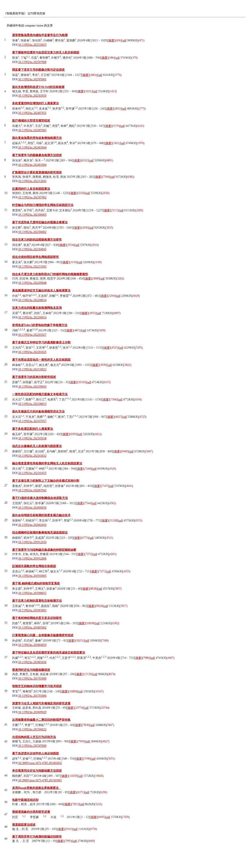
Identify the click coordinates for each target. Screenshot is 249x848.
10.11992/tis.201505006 (32, 745)
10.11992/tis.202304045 (32, 249)
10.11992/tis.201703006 (32, 678)
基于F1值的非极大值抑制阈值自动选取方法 (40, 498)
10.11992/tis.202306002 (32, 232)
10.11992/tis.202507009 (32, 62)
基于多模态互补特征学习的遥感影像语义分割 (41, 342)
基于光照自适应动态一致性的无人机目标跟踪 (41, 359)
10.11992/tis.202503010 (32, 95)
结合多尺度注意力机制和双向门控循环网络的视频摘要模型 (50, 274)
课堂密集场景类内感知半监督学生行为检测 (40, 35)
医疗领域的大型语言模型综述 (31, 120)
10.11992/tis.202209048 (32, 283)
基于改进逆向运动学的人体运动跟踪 (35, 753)
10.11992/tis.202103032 (32, 455)
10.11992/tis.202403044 (32, 147)
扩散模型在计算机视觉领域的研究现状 (37, 172)
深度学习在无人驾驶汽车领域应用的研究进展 (41, 703)
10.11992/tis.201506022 (32, 729)
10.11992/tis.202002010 (32, 525)
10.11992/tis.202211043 (32, 266)
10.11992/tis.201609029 (32, 712)
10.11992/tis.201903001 (32, 610)
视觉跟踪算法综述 (24, 824)
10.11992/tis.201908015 (32, 593)
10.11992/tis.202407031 (32, 113)
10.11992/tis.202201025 (32, 352)
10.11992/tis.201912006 (32, 558)
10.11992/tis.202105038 (32, 438)
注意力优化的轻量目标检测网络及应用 (37, 307)
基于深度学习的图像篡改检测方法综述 (37, 155)
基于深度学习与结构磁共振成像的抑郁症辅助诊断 (44, 549)
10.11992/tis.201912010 (32, 542)
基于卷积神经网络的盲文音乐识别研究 (37, 618)
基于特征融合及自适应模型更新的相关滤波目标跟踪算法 (48, 652)
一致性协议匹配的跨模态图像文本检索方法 (40, 394)
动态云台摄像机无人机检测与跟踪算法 (37, 446)
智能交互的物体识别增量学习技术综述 (37, 686)
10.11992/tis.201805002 (32, 627)
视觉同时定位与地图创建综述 (31, 669)
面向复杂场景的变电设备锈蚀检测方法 (37, 138)
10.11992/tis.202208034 (32, 300)
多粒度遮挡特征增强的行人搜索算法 (35, 103)
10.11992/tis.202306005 (32, 214)
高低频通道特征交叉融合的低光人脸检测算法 (41, 290)
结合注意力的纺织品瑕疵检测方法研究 (37, 239)
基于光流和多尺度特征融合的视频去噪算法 (40, 222)
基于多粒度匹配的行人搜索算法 (32, 428)
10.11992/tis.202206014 (32, 317)
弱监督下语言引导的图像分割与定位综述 (38, 69)
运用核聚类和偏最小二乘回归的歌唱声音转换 (41, 719)
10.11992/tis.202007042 (32, 490)
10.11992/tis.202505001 (32, 79)
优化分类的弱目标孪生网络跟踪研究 (35, 257)
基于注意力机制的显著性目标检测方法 (37, 600)
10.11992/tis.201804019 (32, 645)
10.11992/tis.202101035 (32, 473)
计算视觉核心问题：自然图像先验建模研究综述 (42, 635)
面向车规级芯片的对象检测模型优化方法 (38, 411)
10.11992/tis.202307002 (32, 197)
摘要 (111, 40)
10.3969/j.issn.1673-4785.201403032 (40, 763)
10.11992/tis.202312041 (32, 181)
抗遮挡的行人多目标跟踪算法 (31, 188)
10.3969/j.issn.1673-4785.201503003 (40, 780)
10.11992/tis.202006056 (32, 507)
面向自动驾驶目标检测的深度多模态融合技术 (41, 515)
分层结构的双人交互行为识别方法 (34, 737)
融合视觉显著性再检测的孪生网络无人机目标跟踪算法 (47, 463)
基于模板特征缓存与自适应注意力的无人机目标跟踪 (45, 52)
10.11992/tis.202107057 (32, 421)
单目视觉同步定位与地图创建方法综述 (37, 770)
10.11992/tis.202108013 (32, 404)
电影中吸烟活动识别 (25, 799)
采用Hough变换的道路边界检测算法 (36, 788)
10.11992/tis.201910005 (32, 576)
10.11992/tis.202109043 (32, 386)
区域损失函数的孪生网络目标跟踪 (34, 566)
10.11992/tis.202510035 (32, 45)
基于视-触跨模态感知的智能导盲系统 (36, 583)
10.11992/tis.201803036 (32, 662)
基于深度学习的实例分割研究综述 (34, 377)
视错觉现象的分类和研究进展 (31, 811)
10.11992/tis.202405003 (32, 130)
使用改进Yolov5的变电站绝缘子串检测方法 (39, 325)
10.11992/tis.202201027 (32, 334)
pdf (124, 40)
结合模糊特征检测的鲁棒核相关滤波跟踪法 (40, 532)
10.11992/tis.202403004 (32, 165)
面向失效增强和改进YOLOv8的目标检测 (38, 87)
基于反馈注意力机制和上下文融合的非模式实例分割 (45, 480)
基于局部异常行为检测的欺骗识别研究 (37, 836)
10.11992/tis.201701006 (32, 696)
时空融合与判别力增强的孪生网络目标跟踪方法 (42, 205)
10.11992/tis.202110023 (32, 369)
